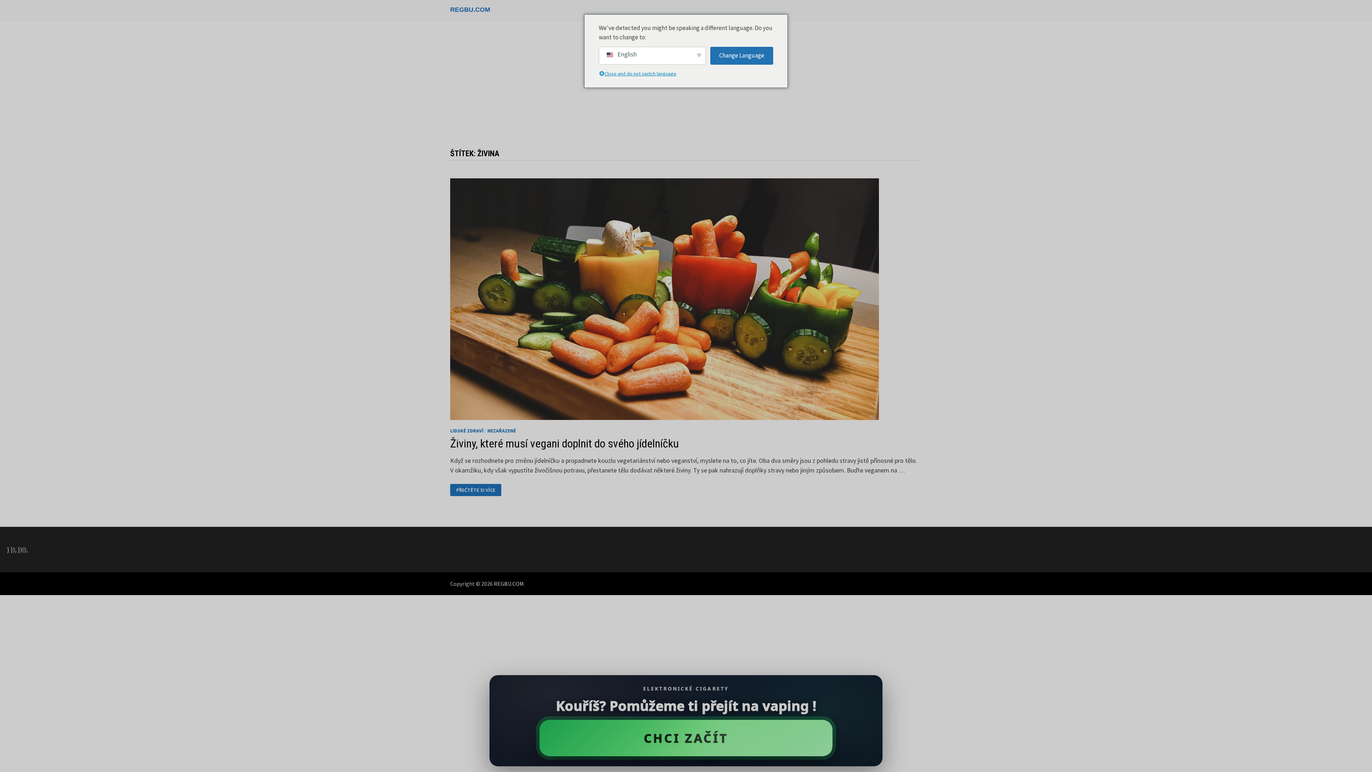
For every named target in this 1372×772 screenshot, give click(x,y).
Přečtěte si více (475, 490)
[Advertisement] (686, 88)
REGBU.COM (470, 9)
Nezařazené (501, 430)
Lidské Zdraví (466, 430)
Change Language (741, 55)
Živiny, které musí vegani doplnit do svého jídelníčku (564, 443)
